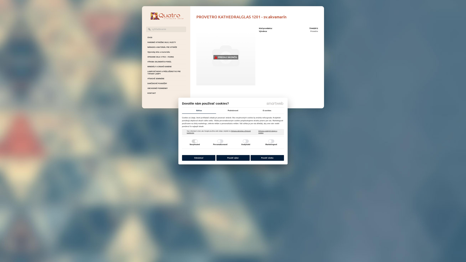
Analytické (245, 144)
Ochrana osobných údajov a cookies (267, 132)
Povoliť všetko (267, 158)
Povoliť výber (233, 158)
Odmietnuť (198, 158)
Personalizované (220, 144)
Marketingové (271, 144)
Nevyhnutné (195, 144)
